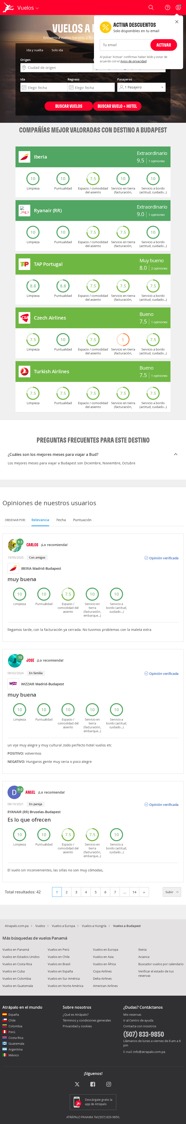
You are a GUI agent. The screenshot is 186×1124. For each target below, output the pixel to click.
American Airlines (105, 986)
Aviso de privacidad (133, 61)
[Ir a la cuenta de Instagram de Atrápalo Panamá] (109, 1084)
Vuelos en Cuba (13, 971)
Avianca (143, 957)
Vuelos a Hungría (94, 926)
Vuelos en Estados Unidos (20, 957)
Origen (25, 60)
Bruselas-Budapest (45, 812)
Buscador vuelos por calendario (161, 964)
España (13, 1014)
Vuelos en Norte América (65, 986)
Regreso (73, 79)
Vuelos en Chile (59, 957)
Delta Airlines (102, 978)
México (13, 1055)
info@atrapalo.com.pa (149, 1052)
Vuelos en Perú (58, 949)
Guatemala (16, 1043)
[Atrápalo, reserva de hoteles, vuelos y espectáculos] (8, 7)
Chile (12, 1020)
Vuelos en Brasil (59, 964)
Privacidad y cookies (77, 1026)
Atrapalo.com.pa (17, 926)
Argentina (15, 1049)
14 (134, 892)
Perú (11, 1032)
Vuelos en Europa (105, 949)
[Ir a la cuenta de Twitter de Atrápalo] (77, 1084)
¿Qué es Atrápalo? (76, 1014)
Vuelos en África (104, 964)
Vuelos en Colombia (16, 978)
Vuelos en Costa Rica (17, 964)
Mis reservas (132, 1015)
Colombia (15, 1026)
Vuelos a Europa (63, 926)
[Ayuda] (167, 7)
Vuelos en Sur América (64, 978)
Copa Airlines (102, 971)
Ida (22, 79)
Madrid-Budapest (46, 568)
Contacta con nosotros (139, 1026)
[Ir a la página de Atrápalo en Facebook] (93, 1084)
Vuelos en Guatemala (17, 986)
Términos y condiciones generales (87, 1020)
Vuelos (40, 926)
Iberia (142, 949)
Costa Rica (15, 1038)
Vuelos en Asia (103, 957)
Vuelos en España (60, 971)
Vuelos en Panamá (15, 949)
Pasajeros (124, 79)
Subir (169, 892)
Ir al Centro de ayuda (138, 1020)
